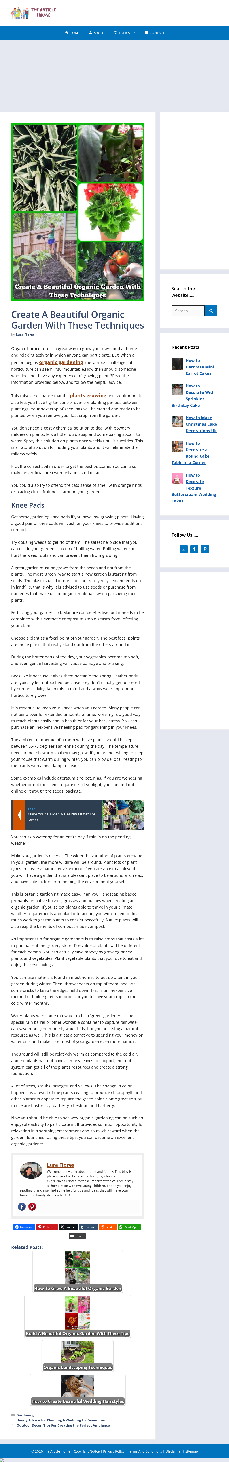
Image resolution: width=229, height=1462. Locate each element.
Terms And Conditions (145, 1451)
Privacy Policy (113, 1451)
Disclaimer (173, 1451)
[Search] (211, 310)
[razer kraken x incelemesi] (114, 1460)
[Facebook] (22, 1207)
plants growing (88, 395)
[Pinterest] (32, 1207)
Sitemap (191, 1451)
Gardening (25, 1415)
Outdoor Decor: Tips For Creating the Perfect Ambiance (63, 1425)
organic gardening (61, 362)
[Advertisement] (138, 12)
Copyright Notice (87, 1451)
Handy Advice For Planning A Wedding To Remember (61, 1420)
